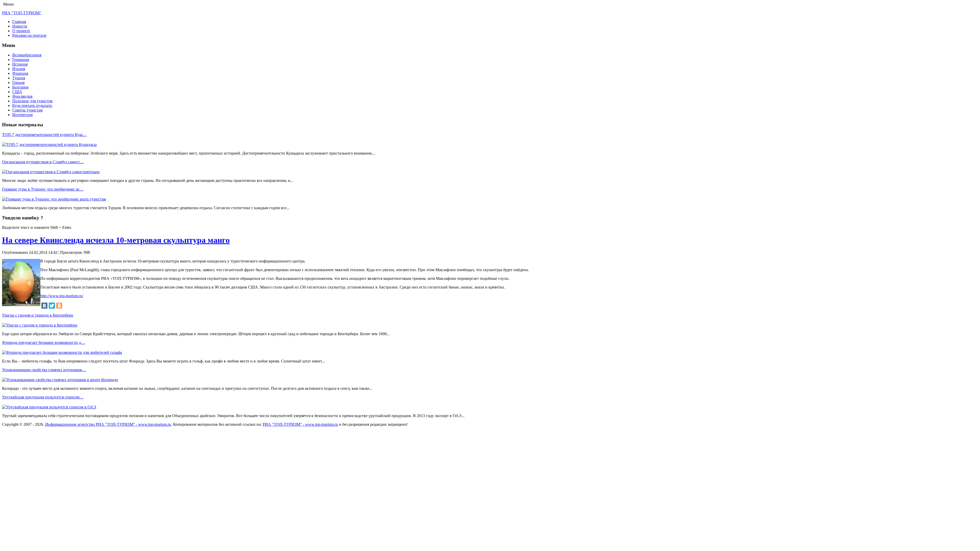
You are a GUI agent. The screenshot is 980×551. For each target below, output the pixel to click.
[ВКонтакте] (44, 306)
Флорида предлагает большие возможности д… (43, 342)
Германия (20, 59)
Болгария (20, 87)
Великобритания (26, 55)
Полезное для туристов (32, 101)
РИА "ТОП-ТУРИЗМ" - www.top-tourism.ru (300, 424)
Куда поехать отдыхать (32, 105)
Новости (19, 26)
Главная (19, 21)
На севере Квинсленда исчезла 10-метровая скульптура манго (116, 240)
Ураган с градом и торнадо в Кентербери (37, 315)
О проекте (21, 31)
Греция (18, 82)
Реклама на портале (29, 35)
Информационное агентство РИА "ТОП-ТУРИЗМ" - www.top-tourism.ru (108, 424)
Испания (20, 64)
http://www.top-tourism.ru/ (61, 296)
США (17, 92)
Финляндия (22, 96)
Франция (20, 73)
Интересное (22, 114)
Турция (18, 78)
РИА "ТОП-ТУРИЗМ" (21, 13)
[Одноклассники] (59, 306)
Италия (18, 69)
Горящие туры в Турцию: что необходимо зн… (42, 189)
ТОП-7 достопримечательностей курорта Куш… (44, 134)
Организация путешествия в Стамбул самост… (43, 162)
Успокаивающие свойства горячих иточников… (44, 370)
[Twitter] (52, 306)
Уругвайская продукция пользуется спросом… (42, 397)
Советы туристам (27, 110)
